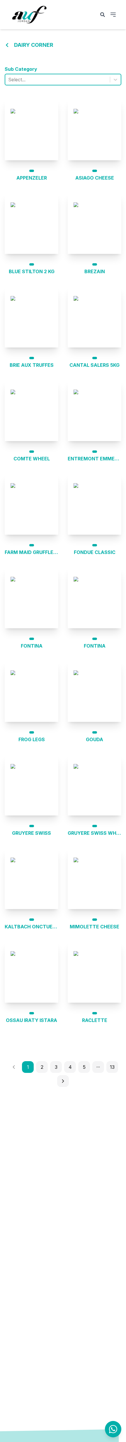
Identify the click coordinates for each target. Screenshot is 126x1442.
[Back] (7, 45)
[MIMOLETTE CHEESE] (94, 878)
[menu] (113, 14)
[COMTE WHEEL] (31, 410)
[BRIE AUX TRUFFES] (31, 317)
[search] (102, 14)
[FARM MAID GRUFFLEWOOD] (31, 504)
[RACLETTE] (94, 972)
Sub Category (21, 69)
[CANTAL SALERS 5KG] (94, 317)
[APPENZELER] (31, 129)
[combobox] (9, 79)
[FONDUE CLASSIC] (94, 504)
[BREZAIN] (94, 223)
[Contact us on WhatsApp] (113, 1429)
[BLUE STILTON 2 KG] (31, 223)
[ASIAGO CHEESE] (94, 129)
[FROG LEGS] (31, 691)
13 (112, 1067)
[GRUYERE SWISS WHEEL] (94, 785)
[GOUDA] (94, 691)
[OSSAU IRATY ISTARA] (31, 972)
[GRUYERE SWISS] (31, 785)
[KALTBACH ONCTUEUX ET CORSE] (31, 878)
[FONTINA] (31, 597)
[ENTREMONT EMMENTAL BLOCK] (94, 410)
